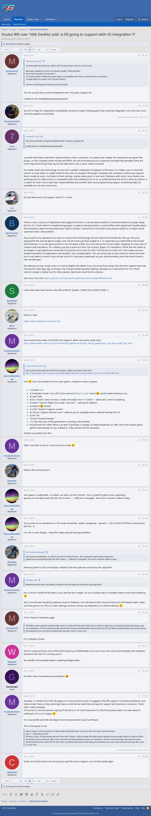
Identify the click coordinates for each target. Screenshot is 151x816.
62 (39, 49)
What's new (33, 19)
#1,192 (145, 490)
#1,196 (145, 612)
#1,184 (145, 192)
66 (48, 49)
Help (137, 808)
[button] (41, 19)
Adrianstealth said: (34, 61)
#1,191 (145, 465)
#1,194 (145, 546)
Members (50, 19)
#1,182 (145, 105)
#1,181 (145, 55)
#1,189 (145, 360)
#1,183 (145, 130)
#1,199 (145, 696)
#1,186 (145, 285)
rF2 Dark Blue (10, 808)
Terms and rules (112, 808)
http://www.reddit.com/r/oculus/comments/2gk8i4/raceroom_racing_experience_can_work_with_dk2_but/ (78, 343)
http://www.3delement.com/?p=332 (42, 321)
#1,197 (145, 646)
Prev (7, 49)
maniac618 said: (33, 136)
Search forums (19, 24)
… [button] (16, 49)
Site (143, 808)
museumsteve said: (34, 366)
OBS (41, 389)
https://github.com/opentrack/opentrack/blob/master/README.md (78, 278)
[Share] (139, 55)
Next (54, 49)
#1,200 (145, 756)
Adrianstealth (10, 38)
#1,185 (145, 217)
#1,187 (145, 310)
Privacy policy (127, 808)
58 (21, 49)
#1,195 (145, 574)
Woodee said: (31, 580)
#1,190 (145, 440)
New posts (6, 24)
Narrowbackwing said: (35, 552)
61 (34, 49)
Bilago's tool (80, 393)
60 (30, 49)
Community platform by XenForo (75, 813)
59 (25, 49)
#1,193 (145, 518)
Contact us (98, 808)
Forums (18, 19)
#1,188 (145, 335)
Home (7, 19)
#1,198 (145, 671)
